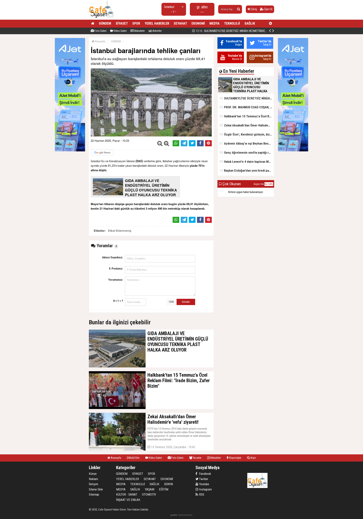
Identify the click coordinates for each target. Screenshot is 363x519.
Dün (262, 184)
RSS (201, 494)
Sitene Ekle (96, 489)
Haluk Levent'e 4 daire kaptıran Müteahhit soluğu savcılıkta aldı (247, 161)
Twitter (203, 479)
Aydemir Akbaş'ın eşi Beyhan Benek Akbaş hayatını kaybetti (247, 143)
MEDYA (214, 23)
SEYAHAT (180, 23)
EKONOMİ (198, 23)
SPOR (136, 23)
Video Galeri (120, 31)
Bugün (257, 184)
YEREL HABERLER (157, 23)
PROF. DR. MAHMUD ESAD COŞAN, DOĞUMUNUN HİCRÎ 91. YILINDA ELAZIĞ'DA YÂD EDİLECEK (247, 107)
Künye (93, 474)
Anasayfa (99, 41)
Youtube (203, 484)
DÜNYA (168, 484)
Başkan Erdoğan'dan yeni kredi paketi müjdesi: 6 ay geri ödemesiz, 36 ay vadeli (247, 170)
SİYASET (122, 23)
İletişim (93, 484)
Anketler (157, 31)
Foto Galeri (100, 31)
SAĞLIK (249, 23)
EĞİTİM (163, 489)
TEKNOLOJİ (232, 23)
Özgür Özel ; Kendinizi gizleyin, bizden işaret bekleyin (247, 134)
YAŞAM (149, 489)
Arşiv (253, 457)
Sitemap (94, 494)
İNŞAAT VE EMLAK (128, 500)
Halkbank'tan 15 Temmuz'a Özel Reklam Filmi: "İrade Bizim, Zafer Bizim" (247, 116)
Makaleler (139, 31)
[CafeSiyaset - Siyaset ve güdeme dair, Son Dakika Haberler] (101, 18)
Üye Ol (268, 9)
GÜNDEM (105, 23)
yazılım (174, 515)
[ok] (238, 9)
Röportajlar (235, 457)
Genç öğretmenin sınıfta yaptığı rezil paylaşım (247, 152)
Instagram (205, 489)
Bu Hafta (269, 184)
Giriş (254, 9)
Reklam (93, 479)
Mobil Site (134, 457)
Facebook (204, 474)
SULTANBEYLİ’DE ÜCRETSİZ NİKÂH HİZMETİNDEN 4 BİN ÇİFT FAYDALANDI (246, 31)
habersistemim (185, 515)
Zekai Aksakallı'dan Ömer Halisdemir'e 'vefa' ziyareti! (247, 125)
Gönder (186, 302)
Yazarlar (196, 457)
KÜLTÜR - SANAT (126, 494)
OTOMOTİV (149, 494)
